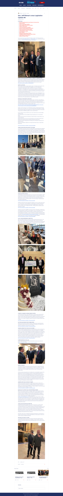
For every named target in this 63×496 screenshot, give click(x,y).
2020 (40, 8)
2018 (32, 8)
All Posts (15, 8)
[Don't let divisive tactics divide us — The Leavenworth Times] (31, 473)
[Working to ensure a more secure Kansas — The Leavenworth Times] (19, 473)
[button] (47, 8)
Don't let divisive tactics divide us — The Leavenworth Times (31, 477)
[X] (22, 2)
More (43, 8)
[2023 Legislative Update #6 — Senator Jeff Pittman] (43, 473)
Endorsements (23, 8)
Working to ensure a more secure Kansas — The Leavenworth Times (19, 477)
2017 (38, 8)
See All (48, 468)
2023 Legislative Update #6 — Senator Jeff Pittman (43, 477)
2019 (35, 8)
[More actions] (44, 13)
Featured (19, 8)
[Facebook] (19, 2)
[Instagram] (21, 2)
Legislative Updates (28, 8)
